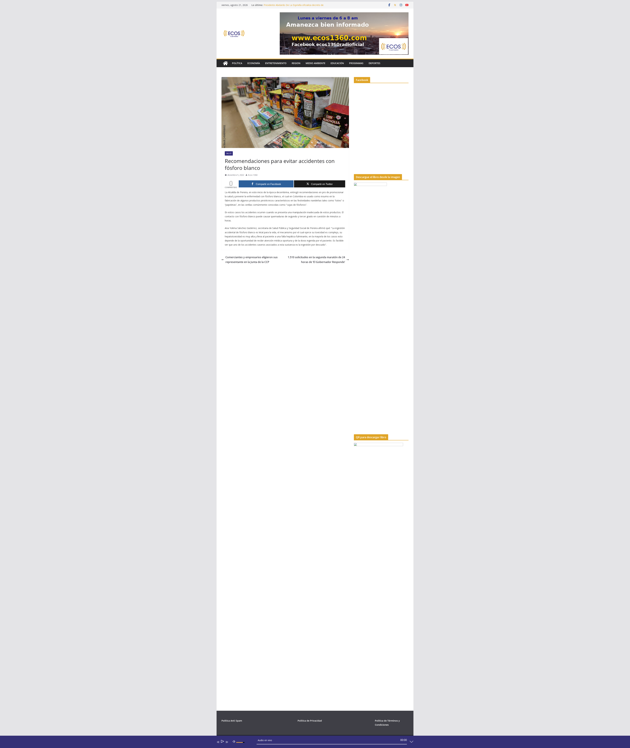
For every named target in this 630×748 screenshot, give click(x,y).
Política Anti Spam (231, 720)
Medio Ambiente (315, 63)
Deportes (374, 63)
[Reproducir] (222, 742)
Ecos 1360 (252, 175)
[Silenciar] (234, 741)
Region (296, 63)
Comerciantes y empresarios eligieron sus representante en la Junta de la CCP (251, 259)
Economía (253, 63)
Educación (337, 63)
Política (237, 63)
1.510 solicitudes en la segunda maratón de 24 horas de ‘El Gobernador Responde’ (316, 259)
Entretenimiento (275, 63)
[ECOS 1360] (225, 63)
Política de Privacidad (310, 720)
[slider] (240, 745)
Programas (356, 63)
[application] (312, 742)
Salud (228, 153)
